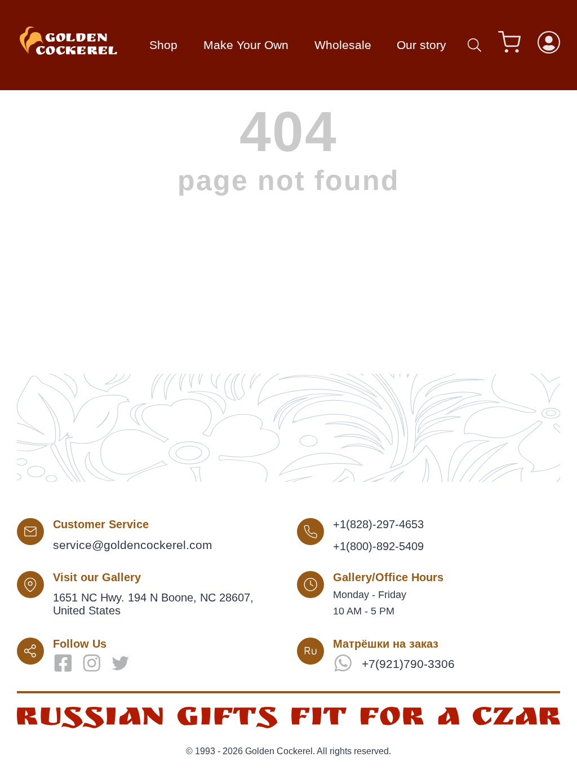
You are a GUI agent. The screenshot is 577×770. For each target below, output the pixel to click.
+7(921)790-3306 (408, 663)
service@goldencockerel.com (132, 544)
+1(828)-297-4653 (378, 524)
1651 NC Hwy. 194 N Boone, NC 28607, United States (153, 604)
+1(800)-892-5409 (378, 546)
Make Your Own (245, 44)
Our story (421, 44)
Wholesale (342, 44)
